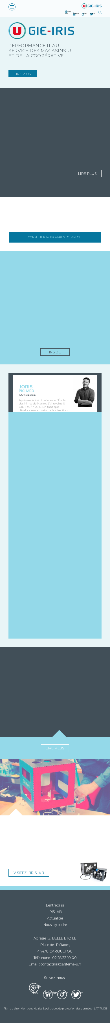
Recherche (100, 12)
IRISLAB (55, 912)
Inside (55, 352)
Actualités (55, 918)
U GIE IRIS (91, 5)
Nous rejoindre (55, 925)
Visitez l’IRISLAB (29, 873)
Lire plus (22, 74)
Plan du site (11, 1008)
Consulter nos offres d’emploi (54, 237)
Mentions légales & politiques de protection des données (56, 1008)
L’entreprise (55, 905)
